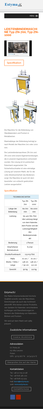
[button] (32, 15)
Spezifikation (14, 62)
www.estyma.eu (21, 384)
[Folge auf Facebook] (12, 397)
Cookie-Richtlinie (22, 337)
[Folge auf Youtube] (18, 397)
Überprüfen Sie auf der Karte (21, 362)
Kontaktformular (21, 389)
